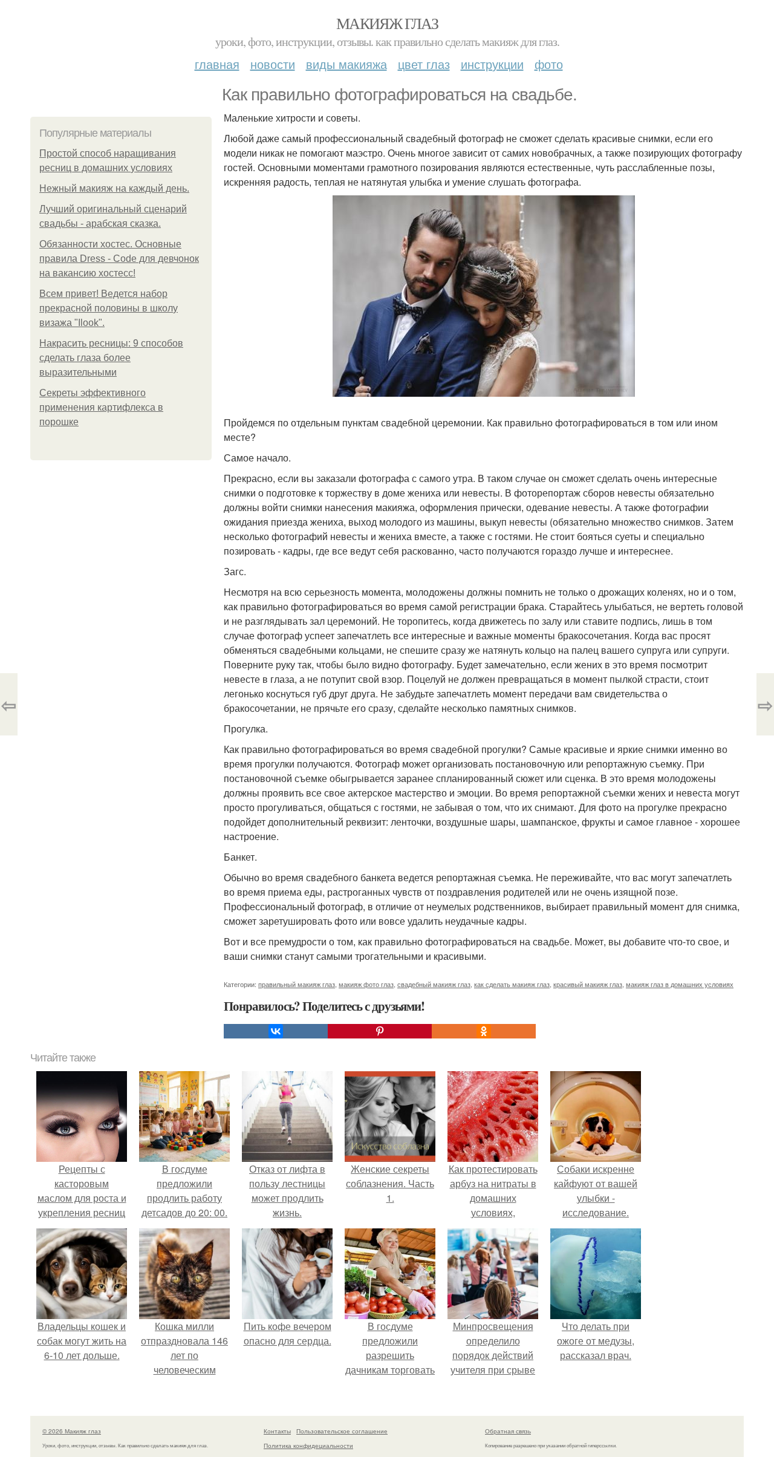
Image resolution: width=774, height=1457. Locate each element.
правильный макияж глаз (296, 984)
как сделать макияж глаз (512, 984)
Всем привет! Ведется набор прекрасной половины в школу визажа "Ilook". (108, 308)
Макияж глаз (387, 23)
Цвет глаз (424, 64)
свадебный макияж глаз (433, 984)
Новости (272, 64)
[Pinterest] (380, 1031)
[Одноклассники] (484, 1031)
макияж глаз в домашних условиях (679, 984)
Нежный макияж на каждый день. (114, 188)
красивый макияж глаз (587, 984)
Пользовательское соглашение (342, 1431)
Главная (217, 64)
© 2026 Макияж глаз (71, 1431)
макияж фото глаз (366, 984)
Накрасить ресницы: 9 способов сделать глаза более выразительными (111, 357)
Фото (549, 64)
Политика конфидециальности (308, 1445)
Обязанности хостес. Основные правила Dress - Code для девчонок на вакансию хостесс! (119, 258)
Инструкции (492, 64)
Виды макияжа (346, 64)
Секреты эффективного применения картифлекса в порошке (101, 407)
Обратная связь (508, 1431)
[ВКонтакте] (276, 1031)
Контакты (277, 1431)
